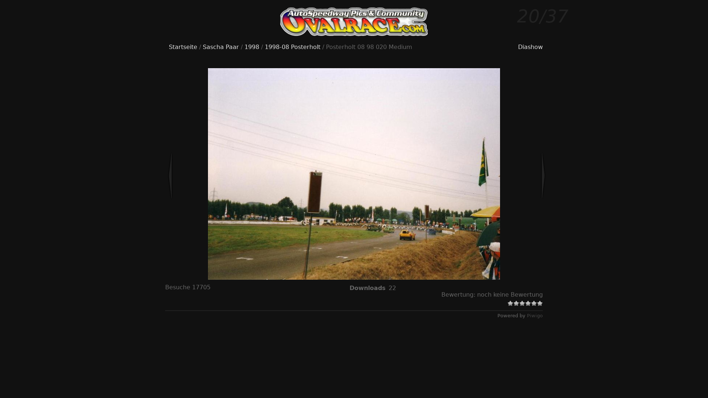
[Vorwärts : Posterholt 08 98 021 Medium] (518, 175)
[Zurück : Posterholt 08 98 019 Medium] (194, 175)
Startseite (183, 46)
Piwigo (535, 315)
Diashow (530, 46)
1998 (251, 46)
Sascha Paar (221, 46)
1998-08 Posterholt (292, 46)
